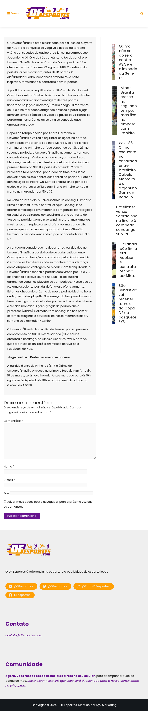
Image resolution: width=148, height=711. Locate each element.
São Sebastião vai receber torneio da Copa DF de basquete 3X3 (128, 303)
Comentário (13, 421)
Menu (15, 13)
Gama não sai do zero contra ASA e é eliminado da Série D (128, 62)
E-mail (9, 480)
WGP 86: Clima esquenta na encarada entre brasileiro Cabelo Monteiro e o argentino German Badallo (128, 170)
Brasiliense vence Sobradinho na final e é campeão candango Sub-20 (126, 220)
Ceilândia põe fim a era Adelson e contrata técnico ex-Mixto (128, 260)
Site (6, 493)
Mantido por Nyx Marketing (97, 705)
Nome (9, 466)
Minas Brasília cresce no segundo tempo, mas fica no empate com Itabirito (129, 110)
